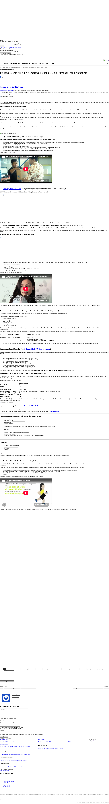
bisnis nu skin (10, 668)
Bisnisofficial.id (6, 77)
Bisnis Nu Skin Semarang (6, 90)
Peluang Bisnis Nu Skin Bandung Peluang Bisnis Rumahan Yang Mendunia (15, 746)
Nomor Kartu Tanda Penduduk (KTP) (13, 431)
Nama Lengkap (8, 419)
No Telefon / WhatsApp (10, 420)
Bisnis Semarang (12, 67)
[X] (19, 80)
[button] (107, 63)
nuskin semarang (75, 668)
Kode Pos (6, 429)
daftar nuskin (39, 668)
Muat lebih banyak (4, 770)
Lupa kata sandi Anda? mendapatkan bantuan (10, 47)
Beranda (2, 67)
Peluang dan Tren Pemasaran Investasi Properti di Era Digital (14, 760)
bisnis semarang (24, 668)
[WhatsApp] (106, 56)
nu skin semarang (66, 668)
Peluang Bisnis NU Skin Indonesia (37, 349)
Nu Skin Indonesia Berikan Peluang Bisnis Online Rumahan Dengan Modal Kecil (54, 741)
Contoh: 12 (6, 448)
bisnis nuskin (17, 668)
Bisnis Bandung (3, 744)
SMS (11, 515)
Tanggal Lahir (8, 422)
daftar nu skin (32, 668)
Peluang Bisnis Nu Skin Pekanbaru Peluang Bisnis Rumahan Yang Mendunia (91, 688)
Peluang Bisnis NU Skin (12, 189)
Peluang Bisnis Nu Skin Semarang (13, 87)
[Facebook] (104, 56)
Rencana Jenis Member (9, 434)
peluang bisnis (83, 668)
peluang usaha (103, 668)
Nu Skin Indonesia (10, 69)
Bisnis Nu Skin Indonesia (33, 406)
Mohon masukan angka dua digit (12, 445)
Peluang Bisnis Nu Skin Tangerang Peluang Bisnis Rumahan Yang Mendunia (18, 688)
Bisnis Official (6, 785)
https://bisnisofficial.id (15, 697)
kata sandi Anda (17, 44)
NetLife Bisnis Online (8, 782)
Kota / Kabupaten (8, 428)
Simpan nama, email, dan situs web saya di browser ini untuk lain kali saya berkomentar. (22, 734)
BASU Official (6, 786)
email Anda (16, 51)
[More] (36, 80)
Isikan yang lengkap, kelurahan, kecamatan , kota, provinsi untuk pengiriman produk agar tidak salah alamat (29, 426)
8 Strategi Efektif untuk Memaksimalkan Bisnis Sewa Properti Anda (15, 754)
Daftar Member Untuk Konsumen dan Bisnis (33, 435)
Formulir (2, 516)
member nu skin (57, 668)
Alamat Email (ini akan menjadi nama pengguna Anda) (17, 432)
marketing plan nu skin (48, 668)
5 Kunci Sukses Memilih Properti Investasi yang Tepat (12, 766)
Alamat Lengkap (8, 423)
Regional (6, 67)
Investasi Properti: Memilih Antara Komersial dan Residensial (50, 748)
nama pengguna (17, 43)
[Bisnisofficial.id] (1, 77)
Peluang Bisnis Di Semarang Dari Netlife (8, 741)
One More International (8, 781)
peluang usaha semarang (9, 670)
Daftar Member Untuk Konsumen (14, 435)
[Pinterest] (25, 80)
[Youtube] (108, 56)
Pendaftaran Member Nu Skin (10, 516)
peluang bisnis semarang (92, 668)
